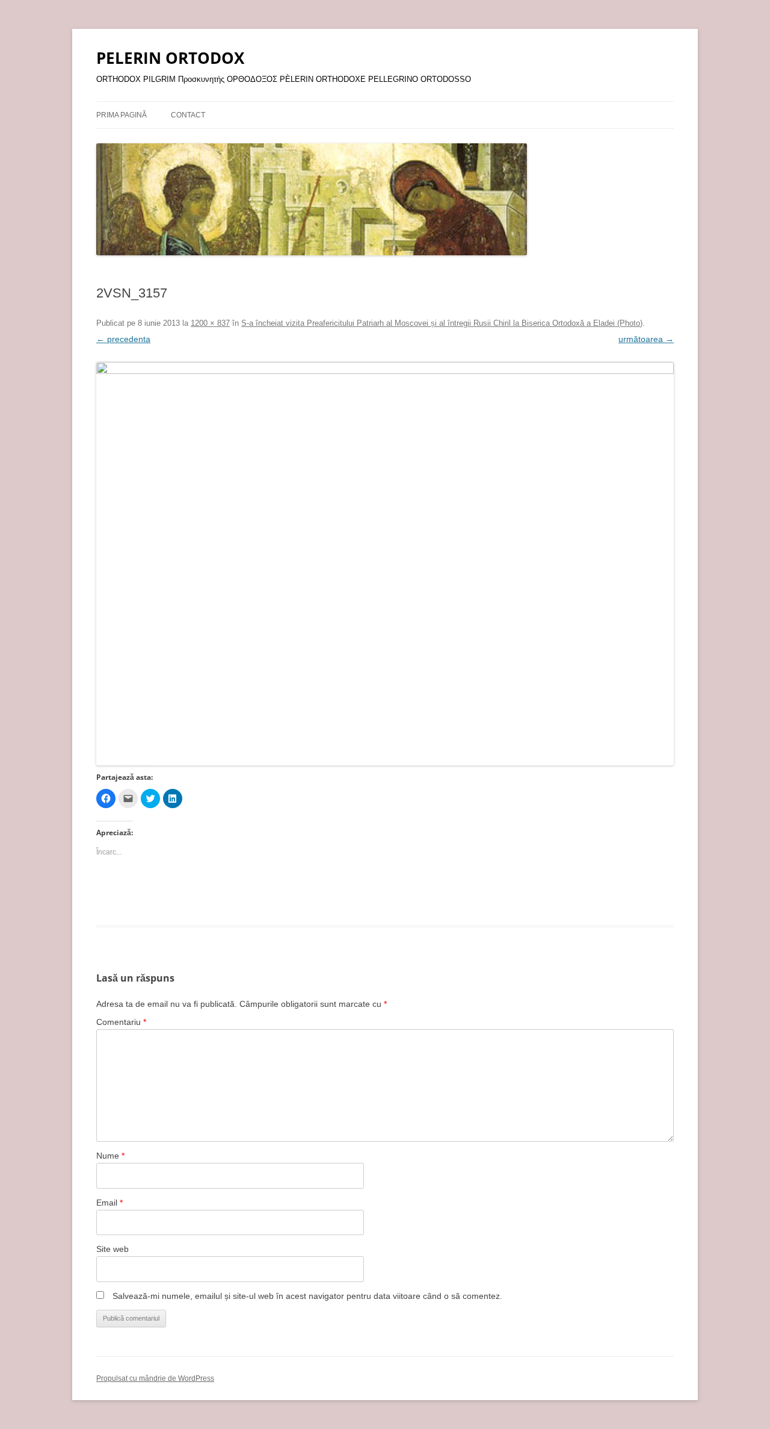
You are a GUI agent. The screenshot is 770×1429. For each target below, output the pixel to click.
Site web (112, 1249)
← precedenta (123, 339)
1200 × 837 (210, 323)
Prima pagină (121, 115)
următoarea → (646, 339)
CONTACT (188, 115)
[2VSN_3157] (385, 563)
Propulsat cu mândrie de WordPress (155, 1378)
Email (109, 1202)
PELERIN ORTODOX (170, 58)
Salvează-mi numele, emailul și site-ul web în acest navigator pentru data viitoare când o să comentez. (307, 1296)
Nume (110, 1155)
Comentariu (121, 1022)
